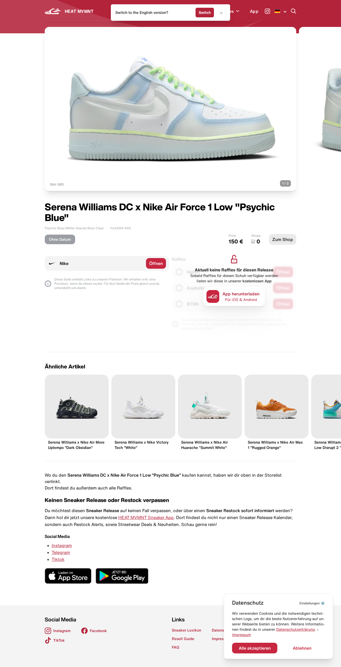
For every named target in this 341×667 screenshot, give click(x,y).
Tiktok (58, 559)
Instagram (62, 545)
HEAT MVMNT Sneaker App (146, 517)
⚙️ (312, 603)
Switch (205, 12)
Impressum (241, 635)
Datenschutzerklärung (295, 629)
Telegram (61, 552)
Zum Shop (282, 239)
